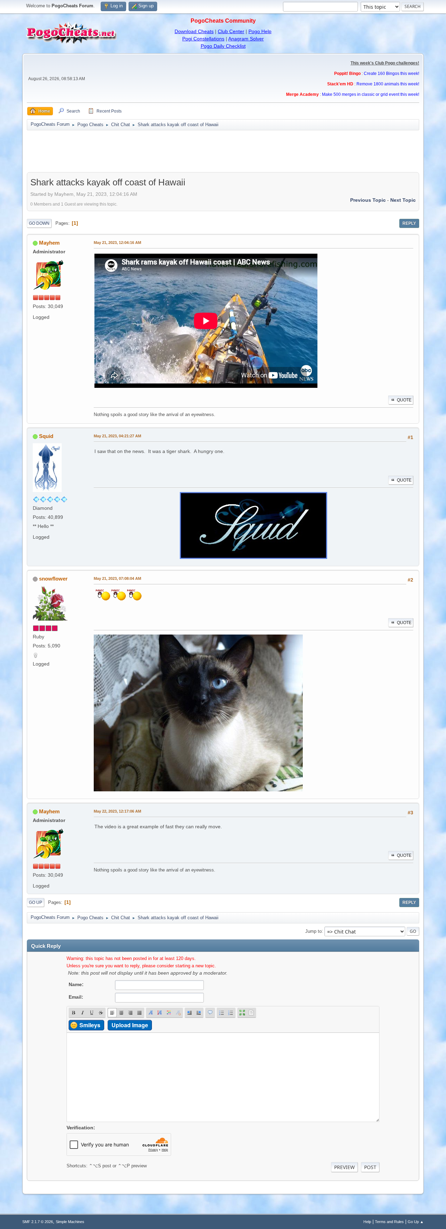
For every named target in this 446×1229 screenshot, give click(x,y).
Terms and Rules (389, 1222)
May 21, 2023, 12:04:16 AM (117, 242)
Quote (404, 400)
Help (367, 1222)
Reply (409, 223)
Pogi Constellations (203, 38)
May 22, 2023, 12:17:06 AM (117, 811)
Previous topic (368, 200)
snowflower (53, 579)
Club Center (231, 31)
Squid (46, 436)
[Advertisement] (223, 151)
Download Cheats (194, 31)
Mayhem (49, 243)
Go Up (35, 902)
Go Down (39, 223)
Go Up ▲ (416, 1222)
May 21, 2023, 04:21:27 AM (117, 436)
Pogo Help (259, 31)
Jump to (313, 931)
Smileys (89, 1025)
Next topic (403, 200)
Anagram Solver (246, 38)
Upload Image (130, 1025)
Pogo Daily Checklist (223, 46)
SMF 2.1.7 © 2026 (37, 1222)
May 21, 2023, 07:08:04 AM (117, 578)
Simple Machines (70, 1222)
